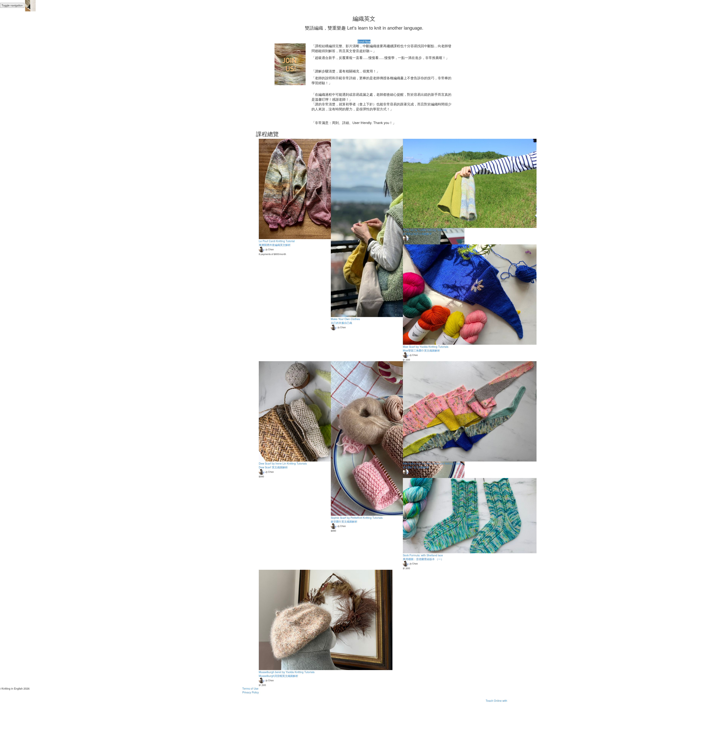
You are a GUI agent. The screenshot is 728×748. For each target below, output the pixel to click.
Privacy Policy (250, 692)
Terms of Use (250, 688)
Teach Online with (497, 700)
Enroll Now (364, 41)
